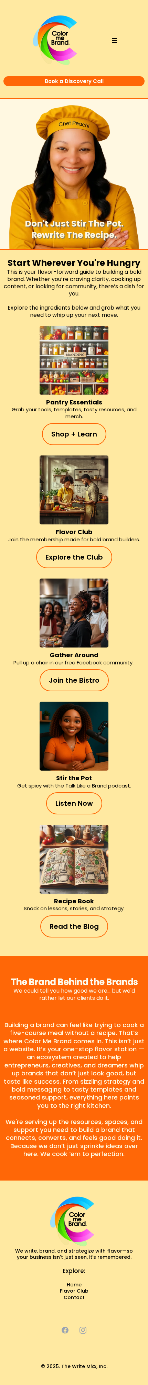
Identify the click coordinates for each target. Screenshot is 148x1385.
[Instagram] (83, 1330)
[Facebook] (65, 1330)
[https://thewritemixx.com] (74, 1222)
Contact (74, 1297)
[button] (113, 41)
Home (74, 1284)
